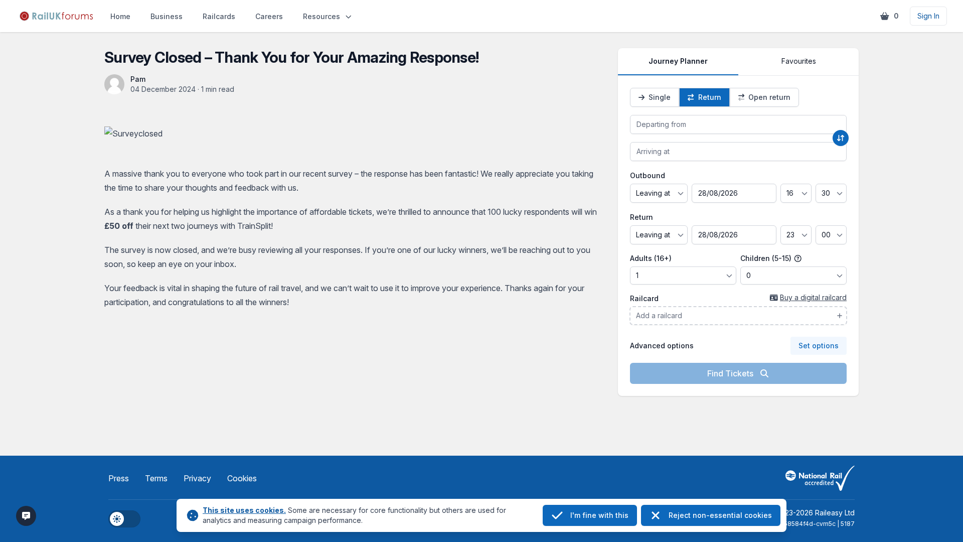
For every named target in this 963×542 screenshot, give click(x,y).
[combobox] (738, 124)
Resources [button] (321, 16)
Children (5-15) (766, 258)
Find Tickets (731, 373)
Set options (818, 345)
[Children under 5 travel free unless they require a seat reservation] (797, 258)
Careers (269, 16)
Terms (156, 478)
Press (118, 478)
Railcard (644, 298)
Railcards (219, 16)
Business (166, 16)
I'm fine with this (599, 515)
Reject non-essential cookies (720, 515)
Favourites (798, 61)
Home (120, 16)
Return (641, 217)
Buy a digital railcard (813, 297)
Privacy (197, 478)
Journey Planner (678, 61)
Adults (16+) (651, 258)
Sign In (928, 16)
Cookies (242, 478)
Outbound (647, 175)
